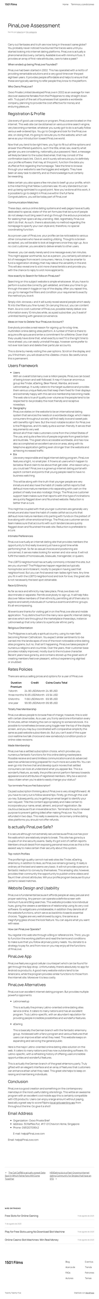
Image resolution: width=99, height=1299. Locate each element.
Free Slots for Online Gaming (21, 1215)
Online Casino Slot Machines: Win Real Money (31, 1239)
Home (65, 4)
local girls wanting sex (62, 1102)
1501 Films (11, 4)
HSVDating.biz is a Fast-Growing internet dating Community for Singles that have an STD (70, 1175)
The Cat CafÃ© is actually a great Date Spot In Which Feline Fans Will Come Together (25, 1175)
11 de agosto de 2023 (86, 1216)
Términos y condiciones (82, 4)
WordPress (89, 1293)
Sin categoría (31, 32)
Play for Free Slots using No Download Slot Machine (35, 1231)
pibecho (20, 32)
